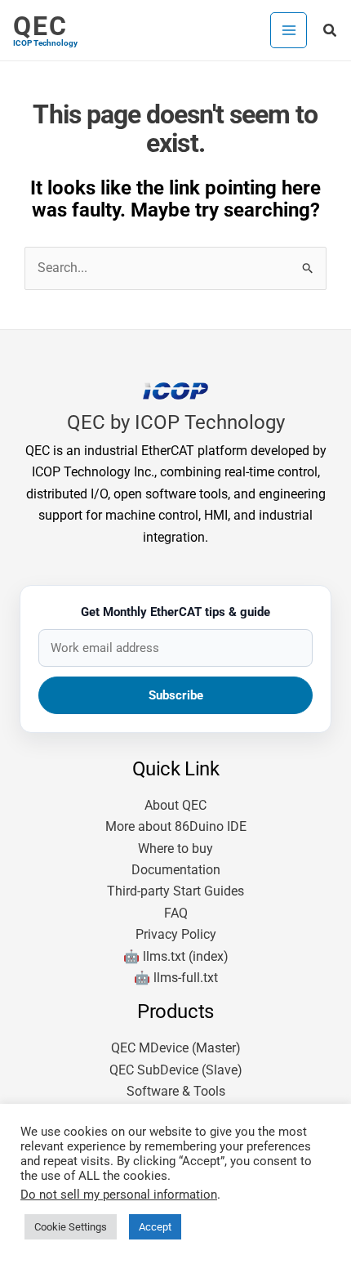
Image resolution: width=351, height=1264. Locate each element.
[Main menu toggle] (288, 30)
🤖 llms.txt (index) (176, 956)
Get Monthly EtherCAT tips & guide (175, 612)
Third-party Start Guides (175, 891)
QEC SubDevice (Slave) (175, 1070)
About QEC (175, 805)
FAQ (176, 913)
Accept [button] (155, 1227)
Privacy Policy (176, 934)
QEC (40, 26)
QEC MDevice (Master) (176, 1048)
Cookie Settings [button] (70, 1227)
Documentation (175, 870)
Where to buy (175, 848)
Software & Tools (176, 1091)
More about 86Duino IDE (176, 826)
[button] (330, 30)
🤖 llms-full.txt (176, 977)
